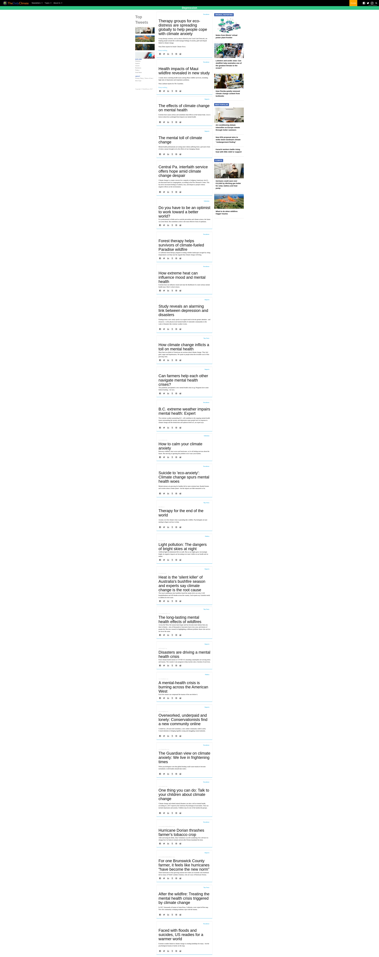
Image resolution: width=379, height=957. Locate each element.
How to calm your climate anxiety (180, 446)
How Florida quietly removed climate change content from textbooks (228, 93)
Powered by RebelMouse (372, 5)
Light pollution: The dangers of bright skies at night (183, 546)
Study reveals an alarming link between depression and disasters (183, 310)
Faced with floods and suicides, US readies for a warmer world (181, 934)
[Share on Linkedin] (168, 54)
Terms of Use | (149, 78)
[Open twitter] (368, 3)
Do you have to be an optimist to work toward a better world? (184, 211)
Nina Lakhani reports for (171, 83)
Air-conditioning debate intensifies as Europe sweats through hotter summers (228, 127)
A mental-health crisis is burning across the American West (183, 687)
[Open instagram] (372, 3)
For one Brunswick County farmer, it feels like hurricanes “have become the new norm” (184, 865)
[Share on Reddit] (180, 54)
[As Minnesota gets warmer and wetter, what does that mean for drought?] (145, 47)
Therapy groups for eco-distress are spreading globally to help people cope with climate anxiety (183, 27)
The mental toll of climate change (180, 140)
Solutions (206, 201)
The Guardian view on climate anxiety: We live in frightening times (184, 757)
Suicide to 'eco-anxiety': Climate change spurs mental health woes (184, 477)
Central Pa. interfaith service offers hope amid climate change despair (183, 171)
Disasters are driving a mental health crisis (184, 654)
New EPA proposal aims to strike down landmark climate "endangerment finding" (228, 139)
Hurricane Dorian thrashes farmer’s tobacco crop (181, 832)
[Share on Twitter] (164, 54)
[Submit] (376, 3)
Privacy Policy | (139, 78)
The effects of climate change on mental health (184, 108)
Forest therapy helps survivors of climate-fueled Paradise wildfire (181, 245)
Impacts (207, 99)
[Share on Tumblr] (172, 54)
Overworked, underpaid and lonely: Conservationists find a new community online (183, 719)
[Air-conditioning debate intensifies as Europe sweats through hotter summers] (229, 115)
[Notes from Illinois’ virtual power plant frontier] (229, 25)
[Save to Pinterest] (176, 54)
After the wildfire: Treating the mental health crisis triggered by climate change (184, 898)
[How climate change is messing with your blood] (145, 55)
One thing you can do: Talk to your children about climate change (184, 794)
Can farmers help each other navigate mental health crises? (183, 380)
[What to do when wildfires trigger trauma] (145, 39)
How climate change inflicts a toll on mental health (184, 347)
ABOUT (137, 76)
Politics (207, 536)
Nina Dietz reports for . (172, 46)
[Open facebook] (364, 3)
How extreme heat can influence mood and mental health (182, 277)
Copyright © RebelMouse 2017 (144, 89)
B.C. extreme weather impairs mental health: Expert (184, 411)
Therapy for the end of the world (181, 513)
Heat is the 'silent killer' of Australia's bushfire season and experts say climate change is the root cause (182, 583)
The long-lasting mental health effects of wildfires (180, 619)
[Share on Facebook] (160, 54)
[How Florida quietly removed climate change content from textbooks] (229, 81)
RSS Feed (138, 81)
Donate (353, 3)
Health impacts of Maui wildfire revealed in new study (184, 71)
